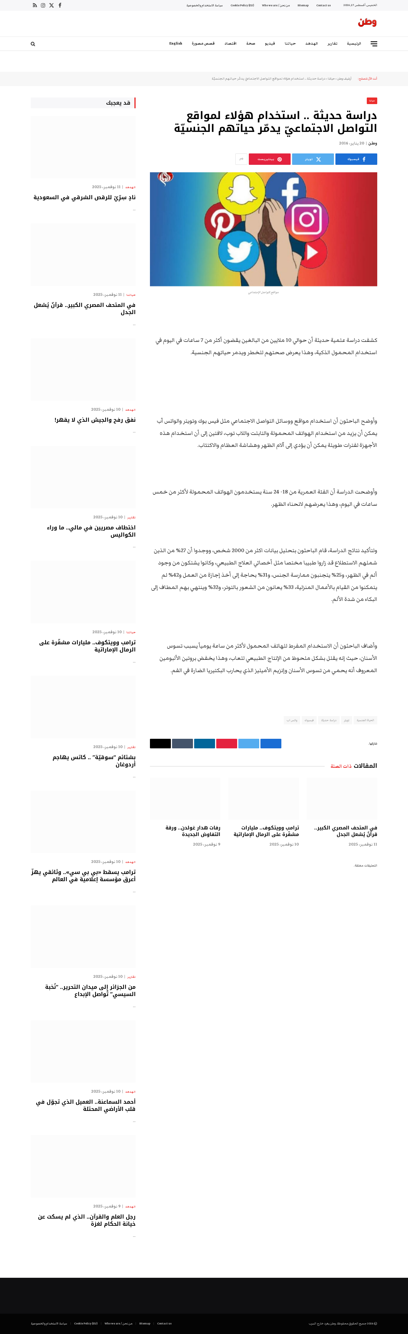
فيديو (270, 43)
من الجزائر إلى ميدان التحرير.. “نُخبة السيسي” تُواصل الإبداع (90, 990)
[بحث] (33, 44)
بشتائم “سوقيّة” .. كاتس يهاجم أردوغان (94, 761)
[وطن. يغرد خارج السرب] (367, 23)
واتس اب (292, 720)
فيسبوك (309, 720)
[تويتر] (398, 341)
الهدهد (311, 43)
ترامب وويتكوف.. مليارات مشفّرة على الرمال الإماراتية (266, 831)
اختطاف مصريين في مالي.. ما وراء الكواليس (91, 531)
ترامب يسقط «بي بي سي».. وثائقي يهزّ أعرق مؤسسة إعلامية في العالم (83, 876)
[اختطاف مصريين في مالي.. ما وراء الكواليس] (83, 477)
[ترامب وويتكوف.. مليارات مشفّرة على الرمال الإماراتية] (263, 799)
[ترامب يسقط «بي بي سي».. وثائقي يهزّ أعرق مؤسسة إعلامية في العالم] (83, 822)
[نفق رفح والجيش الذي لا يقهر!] (83, 369)
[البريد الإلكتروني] (398, 386)
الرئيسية (354, 43)
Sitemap (303, 5)
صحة (250, 43)
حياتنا (290, 43)
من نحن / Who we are (276, 5)
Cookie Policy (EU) (242, 5)
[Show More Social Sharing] (241, 159)
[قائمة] (374, 44)
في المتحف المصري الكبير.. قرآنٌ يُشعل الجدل (345, 831)
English (175, 43)
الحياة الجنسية (365, 720)
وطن (372, 143)
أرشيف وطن (344, 78)
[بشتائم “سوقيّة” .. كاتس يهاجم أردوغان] (83, 707)
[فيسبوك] (398, 325)
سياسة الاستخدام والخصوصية (204, 5)
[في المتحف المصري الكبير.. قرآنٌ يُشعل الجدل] (342, 799)
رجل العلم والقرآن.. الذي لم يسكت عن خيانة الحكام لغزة (87, 1220)
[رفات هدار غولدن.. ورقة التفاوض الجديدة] (185, 799)
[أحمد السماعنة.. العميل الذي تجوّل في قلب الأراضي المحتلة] (83, 1051)
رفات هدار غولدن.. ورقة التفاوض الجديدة (192, 831)
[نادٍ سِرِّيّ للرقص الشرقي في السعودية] (83, 147)
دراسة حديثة (328, 720)
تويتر (346, 720)
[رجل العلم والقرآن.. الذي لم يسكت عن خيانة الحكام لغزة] (83, 1166)
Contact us (323, 5)
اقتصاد (230, 43)
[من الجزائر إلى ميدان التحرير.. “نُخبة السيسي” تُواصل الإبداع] (83, 936)
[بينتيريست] (398, 371)
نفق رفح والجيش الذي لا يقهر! (95, 420)
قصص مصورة (203, 43)
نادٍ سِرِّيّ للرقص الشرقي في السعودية (84, 197)
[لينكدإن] (398, 356)
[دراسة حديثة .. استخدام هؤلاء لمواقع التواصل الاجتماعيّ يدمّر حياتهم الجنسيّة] (263, 229)
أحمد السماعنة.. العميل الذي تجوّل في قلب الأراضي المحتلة (86, 1105)
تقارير (333, 43)
